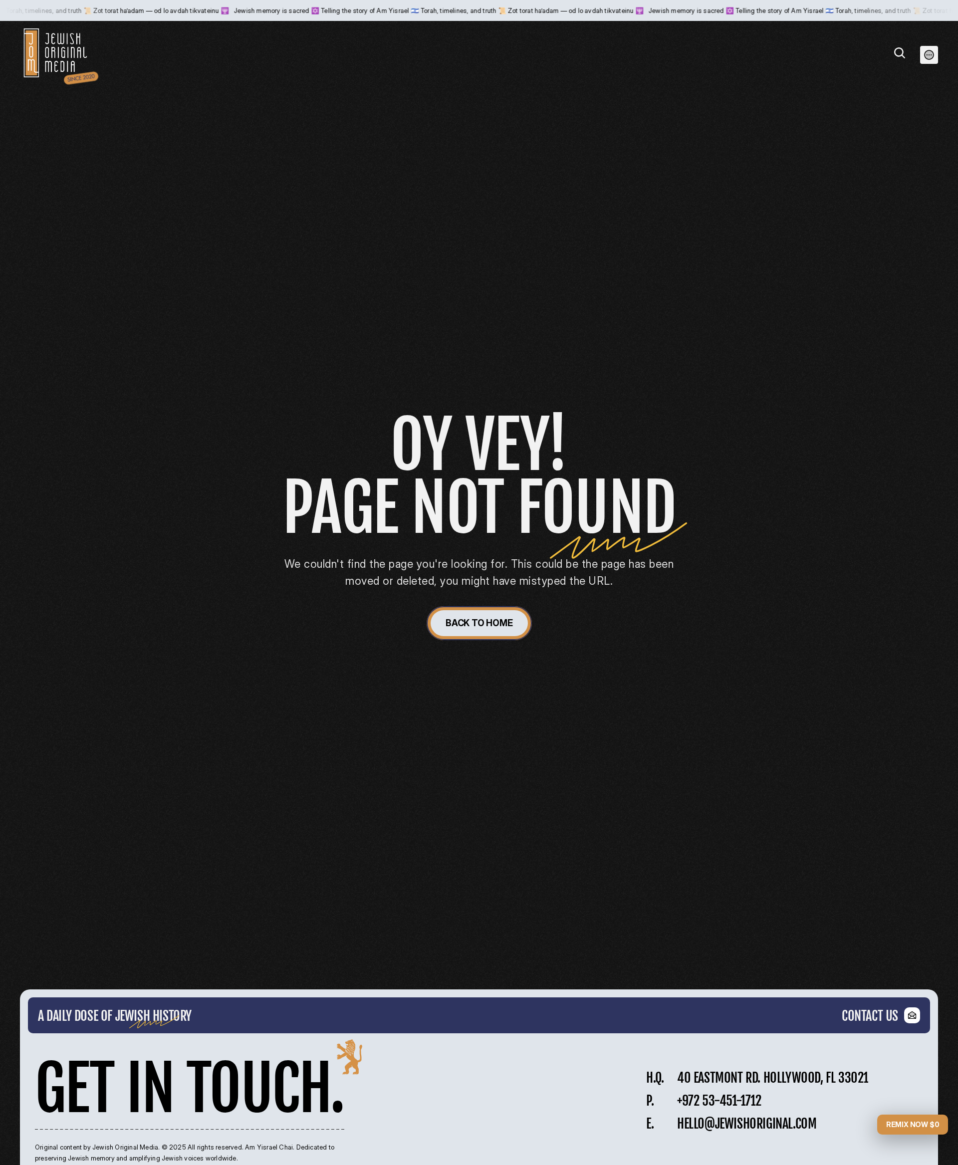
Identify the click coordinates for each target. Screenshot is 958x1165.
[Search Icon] (899, 53)
